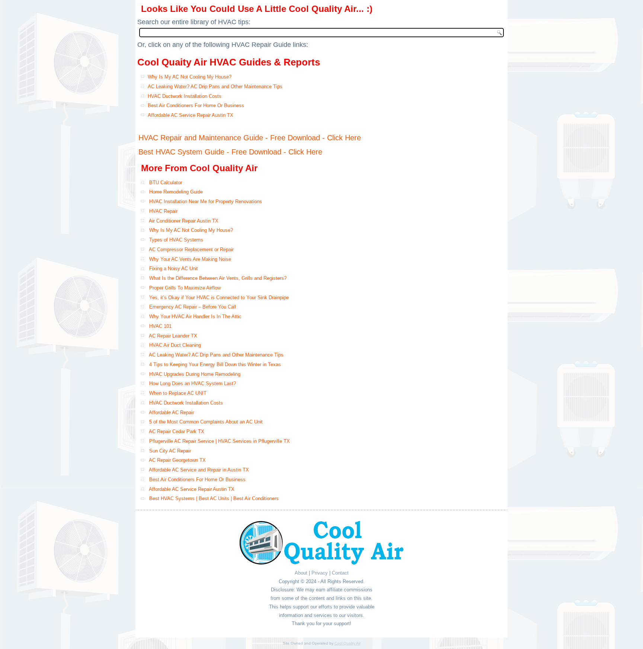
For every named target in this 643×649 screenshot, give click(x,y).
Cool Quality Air (348, 643)
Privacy (319, 573)
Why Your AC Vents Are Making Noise (190, 259)
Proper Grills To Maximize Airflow (185, 288)
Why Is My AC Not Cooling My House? (189, 77)
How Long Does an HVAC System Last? (192, 383)
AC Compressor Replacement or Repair (191, 249)
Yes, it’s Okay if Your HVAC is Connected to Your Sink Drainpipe (219, 297)
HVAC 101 (160, 326)
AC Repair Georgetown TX (177, 460)
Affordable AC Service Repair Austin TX (190, 115)
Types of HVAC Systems (176, 240)
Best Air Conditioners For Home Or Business (196, 105)
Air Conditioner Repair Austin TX (183, 221)
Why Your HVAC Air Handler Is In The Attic (195, 316)
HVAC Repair (163, 211)
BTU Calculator (165, 182)
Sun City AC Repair (170, 451)
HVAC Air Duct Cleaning (175, 345)
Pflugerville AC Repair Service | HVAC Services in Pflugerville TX (219, 441)
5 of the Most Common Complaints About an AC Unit (206, 422)
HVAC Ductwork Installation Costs (184, 96)
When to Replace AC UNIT (178, 393)
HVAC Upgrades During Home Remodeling (194, 374)
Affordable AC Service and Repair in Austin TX (199, 470)
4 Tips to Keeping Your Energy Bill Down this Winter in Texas (215, 364)
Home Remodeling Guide (176, 192)
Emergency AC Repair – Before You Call (192, 307)
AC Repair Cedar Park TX (176, 431)
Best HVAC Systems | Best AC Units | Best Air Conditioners (214, 498)
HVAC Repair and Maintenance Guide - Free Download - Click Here (249, 138)
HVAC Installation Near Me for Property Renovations (205, 201)
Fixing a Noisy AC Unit (173, 268)
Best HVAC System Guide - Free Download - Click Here (230, 152)
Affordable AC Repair (171, 412)
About (301, 573)
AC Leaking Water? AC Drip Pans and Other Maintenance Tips (215, 86)
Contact (340, 573)
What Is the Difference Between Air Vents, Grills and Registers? (218, 278)
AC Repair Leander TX (173, 336)
